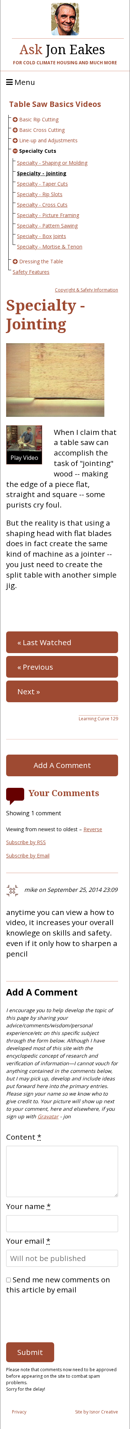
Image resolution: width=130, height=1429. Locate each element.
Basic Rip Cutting (38, 119)
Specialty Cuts (37, 150)
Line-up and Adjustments (48, 140)
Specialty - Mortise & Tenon (49, 246)
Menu (24, 82)
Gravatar (48, 1116)
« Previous (35, 667)
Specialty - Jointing (41, 173)
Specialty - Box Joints (41, 236)
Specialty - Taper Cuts (42, 183)
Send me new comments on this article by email (58, 1284)
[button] (24, 445)
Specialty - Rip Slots (39, 194)
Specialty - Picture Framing (48, 215)
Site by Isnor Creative (96, 1412)
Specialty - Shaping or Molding (52, 162)
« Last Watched (44, 642)
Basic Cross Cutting (42, 129)
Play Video (24, 457)
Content (23, 1137)
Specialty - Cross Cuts (42, 204)
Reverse (92, 829)
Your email (28, 1241)
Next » (28, 691)
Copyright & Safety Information (86, 290)
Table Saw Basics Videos (55, 104)
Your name (28, 1206)
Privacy (19, 1412)
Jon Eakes (62, 47)
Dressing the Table (41, 261)
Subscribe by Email (27, 855)
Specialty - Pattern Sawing (47, 225)
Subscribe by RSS (26, 842)
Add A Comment (62, 765)
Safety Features (31, 271)
